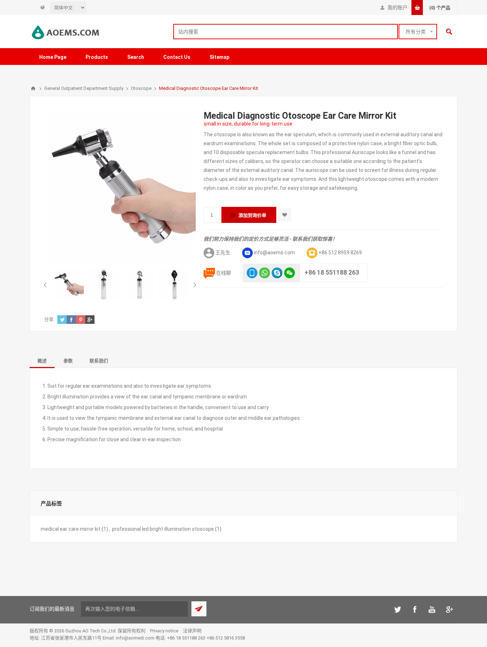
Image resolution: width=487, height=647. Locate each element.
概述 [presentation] (42, 360)
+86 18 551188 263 (331, 272)
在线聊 (223, 273)
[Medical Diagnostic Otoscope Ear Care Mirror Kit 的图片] (68, 284)
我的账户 (397, 7)
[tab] (42, 360)
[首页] (33, 88)
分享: (49, 319)
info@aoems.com (274, 252)
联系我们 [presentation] (98, 360)
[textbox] (285, 31)
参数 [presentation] (68, 360)
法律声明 (192, 630)
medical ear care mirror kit (71, 529)
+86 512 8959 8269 (340, 252)
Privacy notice (164, 630)
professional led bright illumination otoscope (163, 529)
